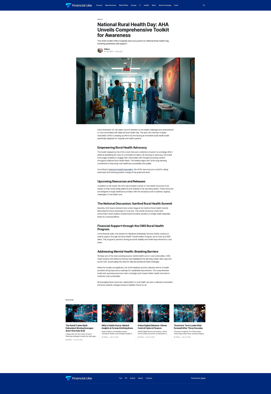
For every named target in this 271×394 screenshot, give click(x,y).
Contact (149, 378)
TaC (120, 378)
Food (176, 5)
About (140, 378)
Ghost (203, 378)
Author (132, 378)
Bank (154, 5)
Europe (133, 5)
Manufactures (110, 5)
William (107, 49)
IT (140, 5)
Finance (99, 5)
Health (146, 5)
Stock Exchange (165, 5)
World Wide (123, 5)
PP (126, 378)
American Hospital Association (121, 169)
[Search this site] (204, 5)
